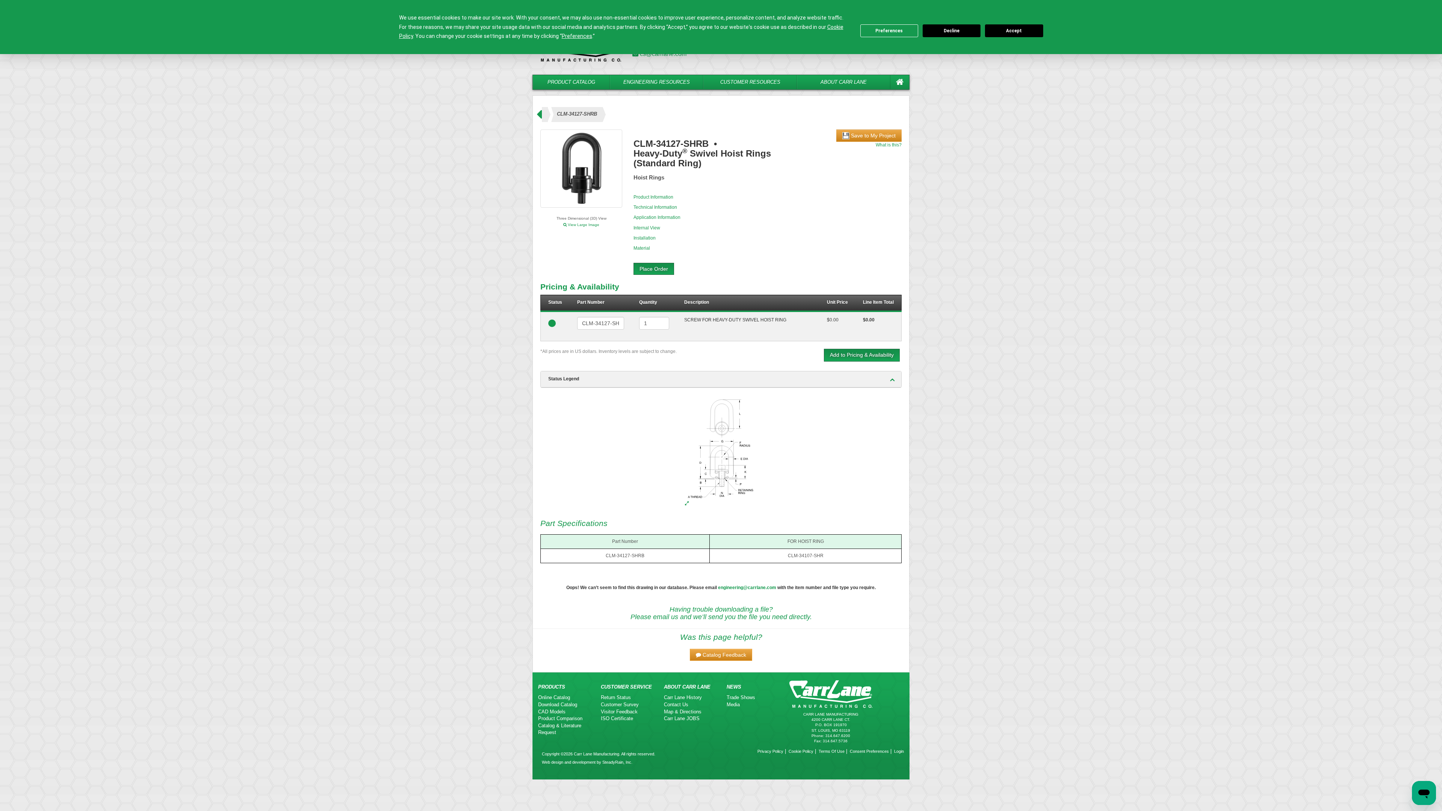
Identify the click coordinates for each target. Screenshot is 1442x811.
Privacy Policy (770, 751)
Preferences (889, 30)
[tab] (721, 379)
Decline (951, 30)
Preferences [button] (577, 36)
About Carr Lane (844, 82)
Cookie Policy (801, 751)
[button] (721, 655)
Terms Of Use (832, 751)
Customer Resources (750, 82)
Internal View (647, 228)
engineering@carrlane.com (747, 587)
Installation (645, 238)
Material (642, 248)
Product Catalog (571, 82)
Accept (1014, 30)
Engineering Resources (656, 82)
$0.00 (833, 320)
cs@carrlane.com (663, 54)
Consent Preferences (869, 751)
